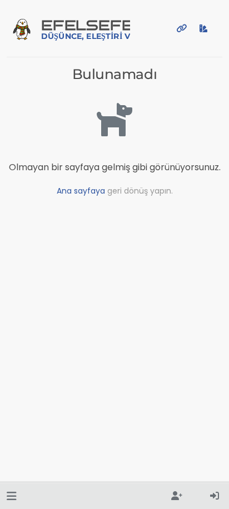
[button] (11, 496)
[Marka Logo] (21, 28)
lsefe (85, 29)
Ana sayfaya (81, 190)
